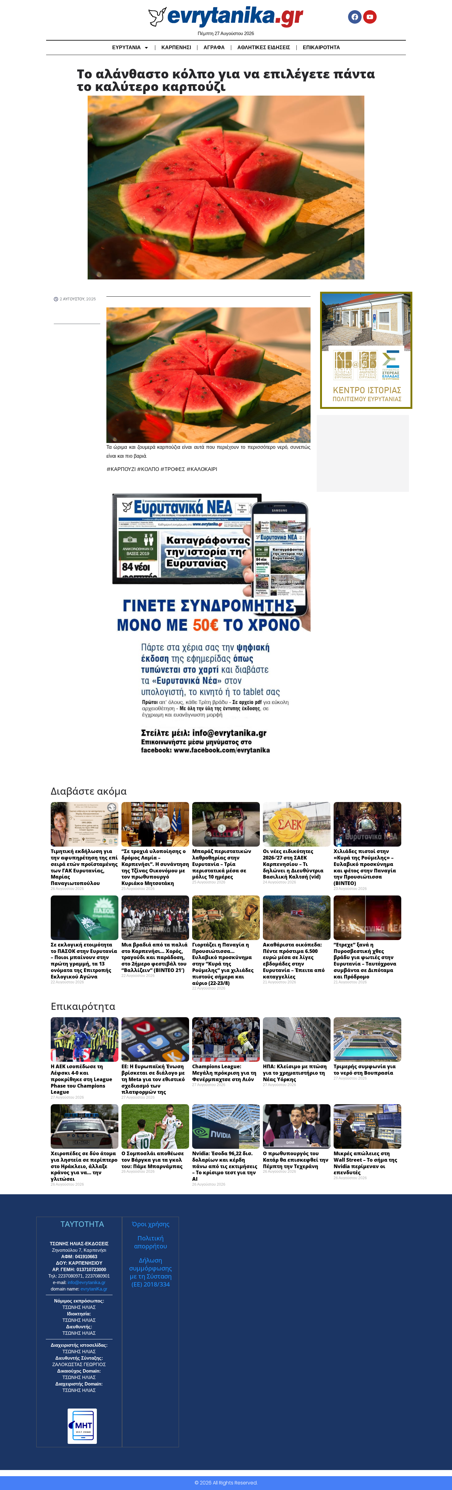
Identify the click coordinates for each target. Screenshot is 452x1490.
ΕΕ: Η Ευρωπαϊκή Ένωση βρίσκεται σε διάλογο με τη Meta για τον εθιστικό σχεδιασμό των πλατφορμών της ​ (153, 1079)
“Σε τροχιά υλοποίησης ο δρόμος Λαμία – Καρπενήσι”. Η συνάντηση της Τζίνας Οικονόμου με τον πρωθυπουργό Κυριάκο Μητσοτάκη (155, 867)
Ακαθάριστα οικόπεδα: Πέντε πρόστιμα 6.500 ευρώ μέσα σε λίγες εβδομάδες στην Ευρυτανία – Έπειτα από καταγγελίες (294, 960)
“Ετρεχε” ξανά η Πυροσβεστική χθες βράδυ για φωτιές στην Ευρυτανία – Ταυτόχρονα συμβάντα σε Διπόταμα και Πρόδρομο (365, 960)
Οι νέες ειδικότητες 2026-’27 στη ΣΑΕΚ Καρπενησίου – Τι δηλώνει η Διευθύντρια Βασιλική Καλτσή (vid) (293, 864)
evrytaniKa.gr (94, 1288)
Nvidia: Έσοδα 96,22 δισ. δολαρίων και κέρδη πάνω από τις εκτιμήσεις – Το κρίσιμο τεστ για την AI (224, 1166)
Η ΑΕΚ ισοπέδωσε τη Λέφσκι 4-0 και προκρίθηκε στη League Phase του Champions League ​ (81, 1079)
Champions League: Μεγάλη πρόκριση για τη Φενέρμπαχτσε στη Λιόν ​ (224, 1073)
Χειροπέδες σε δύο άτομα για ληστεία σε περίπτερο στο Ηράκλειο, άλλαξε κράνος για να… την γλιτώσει (84, 1166)
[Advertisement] (363, 453)
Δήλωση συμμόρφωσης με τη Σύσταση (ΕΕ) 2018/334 (150, 1272)
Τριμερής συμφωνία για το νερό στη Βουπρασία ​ (365, 1069)
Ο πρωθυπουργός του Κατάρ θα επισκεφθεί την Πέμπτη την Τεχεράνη (295, 1160)
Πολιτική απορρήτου (150, 1242)
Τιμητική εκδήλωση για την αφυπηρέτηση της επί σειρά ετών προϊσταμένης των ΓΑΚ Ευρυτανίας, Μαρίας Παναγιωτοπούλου (84, 867)
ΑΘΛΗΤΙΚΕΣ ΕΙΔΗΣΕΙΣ (263, 47)
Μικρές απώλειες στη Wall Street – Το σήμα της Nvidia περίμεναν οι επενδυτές (365, 1163)
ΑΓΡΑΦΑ (214, 47)
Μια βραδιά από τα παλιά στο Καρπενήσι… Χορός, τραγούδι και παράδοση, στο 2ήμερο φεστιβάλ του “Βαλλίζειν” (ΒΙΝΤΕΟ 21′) (154, 957)
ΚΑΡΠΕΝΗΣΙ (176, 47)
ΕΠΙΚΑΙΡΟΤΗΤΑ (321, 47)
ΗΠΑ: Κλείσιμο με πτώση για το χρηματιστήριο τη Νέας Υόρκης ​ (295, 1073)
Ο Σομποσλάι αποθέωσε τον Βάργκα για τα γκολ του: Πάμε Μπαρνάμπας (152, 1160)
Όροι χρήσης (150, 1224)
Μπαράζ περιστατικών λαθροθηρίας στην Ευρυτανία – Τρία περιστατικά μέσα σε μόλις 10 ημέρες (221, 864)
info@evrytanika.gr (86, 1282)
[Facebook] (355, 17)
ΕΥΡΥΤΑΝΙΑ (126, 47)
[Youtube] (370, 17)
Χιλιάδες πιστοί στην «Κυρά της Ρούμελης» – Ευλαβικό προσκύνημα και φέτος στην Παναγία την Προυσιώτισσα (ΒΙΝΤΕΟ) (365, 867)
